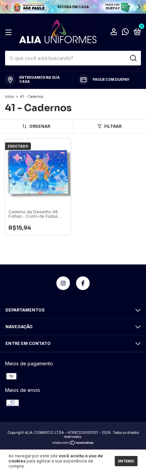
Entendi (126, 461)
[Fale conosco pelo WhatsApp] (125, 33)
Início (9, 96)
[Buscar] (133, 58)
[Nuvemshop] (73, 443)
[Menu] (9, 33)
